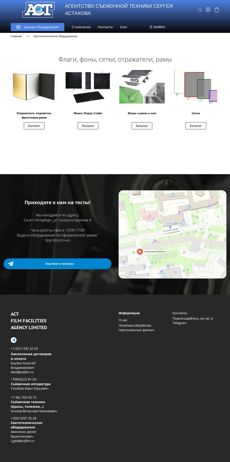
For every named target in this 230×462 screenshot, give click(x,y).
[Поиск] (200, 10)
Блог (123, 27)
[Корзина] (216, 9)
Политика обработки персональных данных (136, 327)
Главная (16, 36)
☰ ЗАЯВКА (157, 27)
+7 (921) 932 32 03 (24, 348)
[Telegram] (14, 340)
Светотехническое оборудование (55, 36)
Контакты (105, 27)
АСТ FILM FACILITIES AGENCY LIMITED (29, 320)
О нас (123, 320)
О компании (81, 27)
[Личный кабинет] (208, 9)
